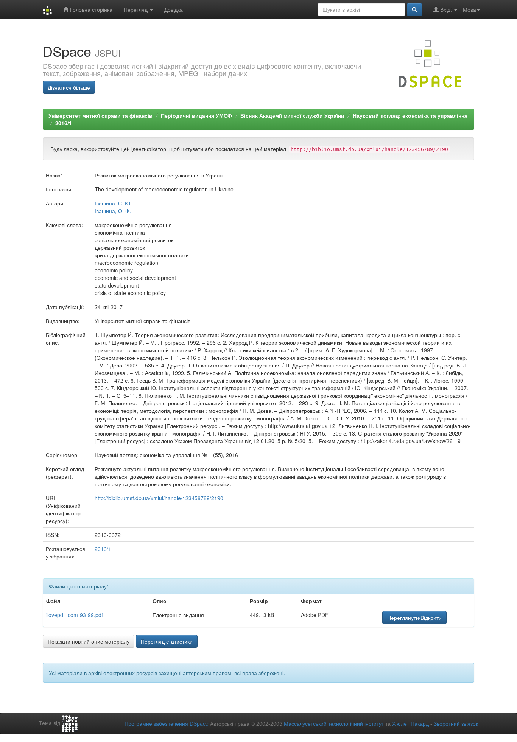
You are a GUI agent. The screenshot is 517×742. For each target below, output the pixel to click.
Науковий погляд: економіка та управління (410, 115)
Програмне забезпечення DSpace (167, 723)
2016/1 (63, 123)
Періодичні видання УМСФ (196, 115)
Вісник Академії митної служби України (292, 115)
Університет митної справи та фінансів (100, 115)
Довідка (173, 9)
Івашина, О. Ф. (113, 211)
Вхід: (446, 9)
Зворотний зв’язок (456, 723)
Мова (469, 9)
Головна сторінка (90, 9)
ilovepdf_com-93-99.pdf (74, 615)
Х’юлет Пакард (410, 723)
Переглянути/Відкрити (414, 617)
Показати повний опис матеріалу (88, 641)
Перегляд (136, 9)
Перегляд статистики (167, 641)
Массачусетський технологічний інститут (334, 723)
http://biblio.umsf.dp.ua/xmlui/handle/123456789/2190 (159, 498)
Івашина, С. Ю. (113, 203)
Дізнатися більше (69, 87)
